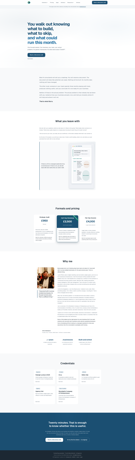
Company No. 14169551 (71, 457)
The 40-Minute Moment (70, 453)
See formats (30, 58)
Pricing (52, 2)
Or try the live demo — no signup (77, 440)
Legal (81, 457)
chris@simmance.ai (77, 455)
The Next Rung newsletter (58, 453)
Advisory (63, 2)
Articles (78, 2)
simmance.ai (83, 6)
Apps (57, 2)
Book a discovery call (100, 2)
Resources (70, 2)
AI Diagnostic (79, 453)
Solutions (44, 2)
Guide (78, 457)
